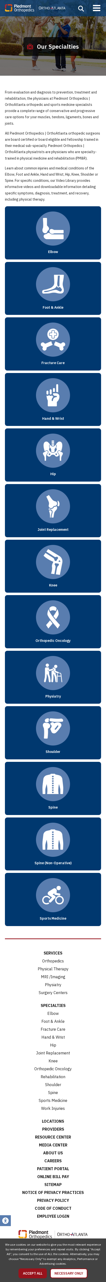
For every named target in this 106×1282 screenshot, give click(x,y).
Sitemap (53, 1184)
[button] (81, 8)
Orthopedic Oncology (53, 1068)
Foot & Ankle (53, 1021)
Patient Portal (53, 1168)
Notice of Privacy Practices (53, 1192)
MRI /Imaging (53, 976)
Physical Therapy (53, 968)
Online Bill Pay (53, 1176)
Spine (53, 1092)
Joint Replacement (53, 1052)
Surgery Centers (53, 992)
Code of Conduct (53, 1208)
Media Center (53, 1144)
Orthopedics (53, 960)
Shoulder (53, 1084)
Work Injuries (53, 1108)
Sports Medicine (53, 1100)
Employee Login (53, 1216)
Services (53, 953)
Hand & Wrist (53, 1037)
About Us (53, 1152)
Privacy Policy (53, 1200)
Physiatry (53, 984)
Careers (53, 1160)
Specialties (53, 1005)
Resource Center (53, 1137)
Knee (53, 1060)
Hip (53, 1045)
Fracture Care (53, 1029)
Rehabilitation (53, 1076)
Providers (53, 1129)
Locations (53, 1121)
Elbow (53, 1013)
